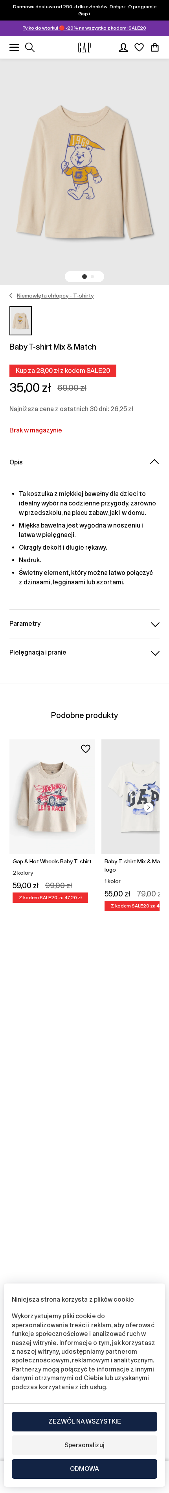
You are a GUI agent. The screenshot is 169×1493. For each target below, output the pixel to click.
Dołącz (118, 6)
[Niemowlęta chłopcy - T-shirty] (11, 295)
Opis (16, 462)
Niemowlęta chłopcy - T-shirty (55, 295)
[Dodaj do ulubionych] (85, 749)
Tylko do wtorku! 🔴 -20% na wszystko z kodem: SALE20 (84, 28)
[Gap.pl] (84, 47)
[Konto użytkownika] (123, 47)
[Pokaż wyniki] (30, 47)
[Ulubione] (139, 47)
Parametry (24, 623)
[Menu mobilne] (14, 47)
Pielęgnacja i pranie (37, 652)
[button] (84, 276)
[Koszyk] (155, 47)
